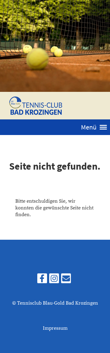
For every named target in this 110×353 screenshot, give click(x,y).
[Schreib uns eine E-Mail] (66, 280)
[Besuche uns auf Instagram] (54, 280)
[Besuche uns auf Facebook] (42, 280)
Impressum (55, 328)
